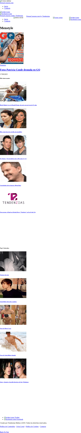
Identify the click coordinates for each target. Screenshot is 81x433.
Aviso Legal (20, 426)
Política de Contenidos (7, 426)
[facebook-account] (6, 14)
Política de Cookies (32, 426)
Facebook (19, 419)
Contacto (7, 8)
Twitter (16, 417)
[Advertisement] (40, 230)
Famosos (3, 65)
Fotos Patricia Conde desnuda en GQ (20, 69)
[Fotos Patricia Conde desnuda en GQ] (12, 63)
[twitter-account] (5, 12)
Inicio (6, 6)
